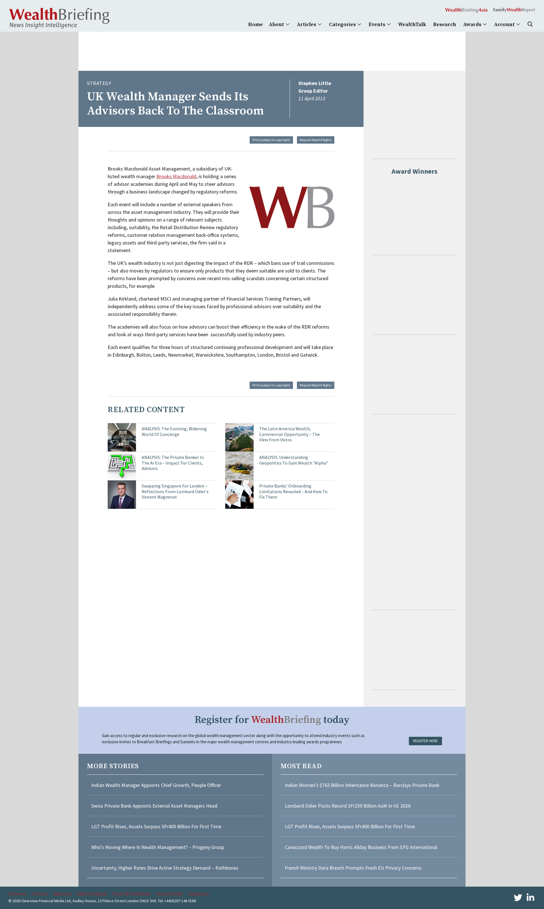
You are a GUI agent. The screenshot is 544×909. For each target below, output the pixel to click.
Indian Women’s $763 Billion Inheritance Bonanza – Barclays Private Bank (362, 785)
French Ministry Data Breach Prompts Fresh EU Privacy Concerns (353, 868)
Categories (343, 24)
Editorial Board (92, 894)
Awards (473, 24)
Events (377, 24)
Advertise (62, 894)
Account (505, 24)
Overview (17, 894)
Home (255, 24)
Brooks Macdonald (176, 176)
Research (444, 24)
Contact (40, 894)
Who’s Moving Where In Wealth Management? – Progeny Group (157, 847)
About (277, 24)
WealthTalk (412, 24)
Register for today (272, 720)
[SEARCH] (530, 24)
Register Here (425, 740)
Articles (307, 24)
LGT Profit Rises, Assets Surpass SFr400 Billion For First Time (156, 826)
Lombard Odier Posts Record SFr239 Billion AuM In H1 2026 (348, 805)
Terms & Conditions (131, 894)
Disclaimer (198, 894)
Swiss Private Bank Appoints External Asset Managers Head (154, 805)
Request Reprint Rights (316, 140)
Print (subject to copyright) (271, 140)
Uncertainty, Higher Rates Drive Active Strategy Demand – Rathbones (164, 868)
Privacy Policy (169, 894)
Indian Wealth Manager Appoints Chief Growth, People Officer (156, 785)
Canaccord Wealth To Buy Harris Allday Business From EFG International (361, 847)
